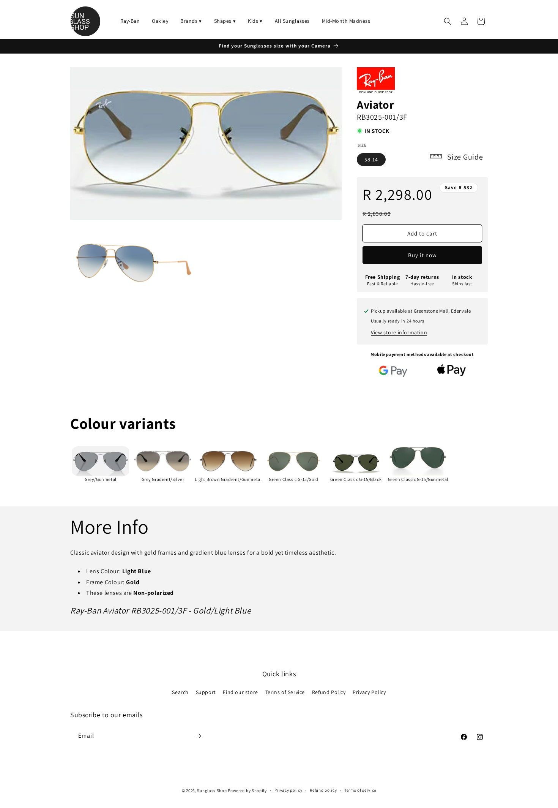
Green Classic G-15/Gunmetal (418, 479)
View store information (399, 332)
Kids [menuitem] (255, 20)
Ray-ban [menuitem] (130, 20)
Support (206, 692)
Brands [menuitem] (191, 20)
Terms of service (360, 790)
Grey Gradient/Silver (163, 479)
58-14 (371, 159)
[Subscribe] (198, 736)
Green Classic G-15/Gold (293, 479)
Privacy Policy (369, 692)
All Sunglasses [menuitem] (292, 20)
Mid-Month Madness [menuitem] (346, 20)
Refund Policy (329, 692)
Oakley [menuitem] (160, 20)
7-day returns (422, 277)
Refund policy (323, 790)
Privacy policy (288, 790)
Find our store (240, 692)
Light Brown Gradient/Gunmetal (228, 479)
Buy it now (422, 255)
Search (180, 692)
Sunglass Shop (212, 790)
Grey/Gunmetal (101, 479)
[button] (447, 21)
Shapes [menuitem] (225, 20)
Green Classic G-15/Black (355, 479)
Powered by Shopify (247, 790)
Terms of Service (285, 692)
